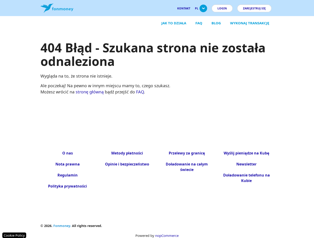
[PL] (203, 10)
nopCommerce (167, 235)
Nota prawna (67, 164)
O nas (67, 153)
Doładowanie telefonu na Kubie (246, 178)
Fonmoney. (62, 226)
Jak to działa (173, 23)
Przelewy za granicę (187, 153)
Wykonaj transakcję (249, 23)
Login (222, 8)
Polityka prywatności (67, 186)
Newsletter (246, 164)
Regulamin (67, 175)
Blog (216, 23)
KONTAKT (183, 8)
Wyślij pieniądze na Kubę (246, 153)
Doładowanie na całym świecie (187, 167)
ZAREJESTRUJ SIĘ (254, 8)
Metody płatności (127, 153)
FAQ (198, 23)
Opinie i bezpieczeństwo (127, 164)
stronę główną (90, 92)
